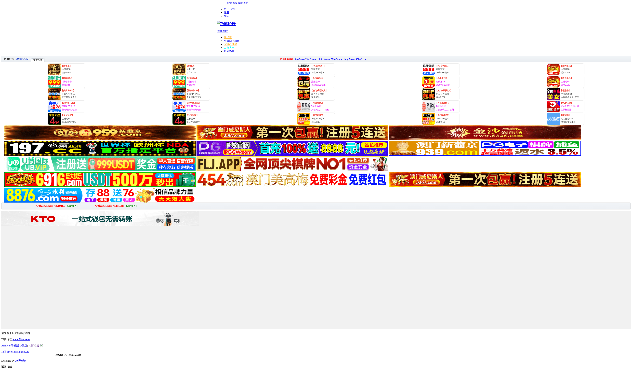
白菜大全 (229, 47)
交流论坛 (231, 40)
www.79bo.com (21, 339)
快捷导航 (222, 31)
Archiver (6, 345)
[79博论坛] (226, 24)
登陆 (226, 15)
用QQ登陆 (230, 9)
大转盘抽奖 (230, 44)
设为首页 (232, 2)
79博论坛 (33, 345)
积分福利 (229, 51)
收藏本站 (243, 2)
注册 (226, 12)
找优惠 (228, 37)
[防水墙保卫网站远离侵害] (41, 345)
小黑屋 (23, 345)
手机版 (15, 345)
